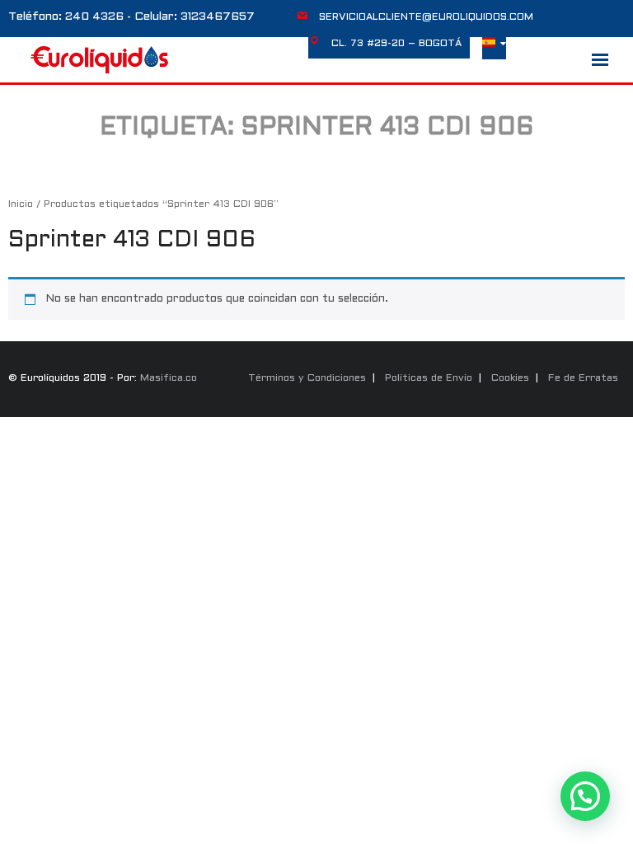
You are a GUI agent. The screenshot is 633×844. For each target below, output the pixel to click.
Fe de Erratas (583, 378)
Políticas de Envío (428, 378)
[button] (585, 796)
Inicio (20, 204)
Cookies (510, 378)
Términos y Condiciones (307, 378)
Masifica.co (168, 378)
